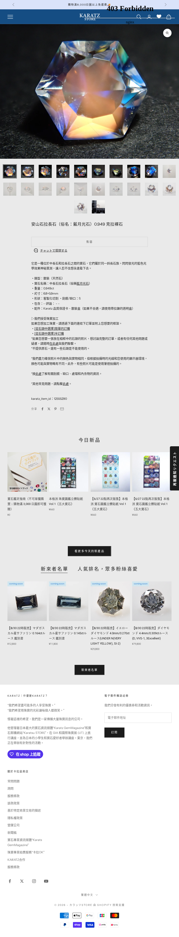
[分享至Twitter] (49, 409)
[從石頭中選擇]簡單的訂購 (52, 328)
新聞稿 (12, 832)
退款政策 (13, 803)
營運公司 (13, 825)
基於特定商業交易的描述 (24, 810)
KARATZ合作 (16, 859)
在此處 (54, 343)
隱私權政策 (15, 818)
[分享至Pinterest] (55, 409)
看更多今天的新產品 (89, 551)
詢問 (10, 788)
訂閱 (114, 732)
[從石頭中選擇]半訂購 (49, 333)
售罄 (89, 242)
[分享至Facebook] (42, 409)
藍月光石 (83, 283)
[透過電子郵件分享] (62, 409)
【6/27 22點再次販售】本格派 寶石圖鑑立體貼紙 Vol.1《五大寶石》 (109, 504)
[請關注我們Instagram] (34, 881)
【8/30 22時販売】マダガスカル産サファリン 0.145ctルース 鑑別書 (68, 633)
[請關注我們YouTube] (46, 881)
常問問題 (13, 781)
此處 (38, 373)
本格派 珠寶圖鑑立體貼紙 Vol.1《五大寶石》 (66, 501)
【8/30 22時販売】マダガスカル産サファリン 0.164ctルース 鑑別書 (26, 633)
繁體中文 (87, 895)
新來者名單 (54, 569)
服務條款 (13, 796)
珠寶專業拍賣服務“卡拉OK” (26, 852)
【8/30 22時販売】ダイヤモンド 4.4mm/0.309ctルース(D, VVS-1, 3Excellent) (150, 633)
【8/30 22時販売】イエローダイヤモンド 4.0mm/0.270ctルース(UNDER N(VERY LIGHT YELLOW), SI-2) (110, 635)
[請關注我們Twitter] (22, 881)
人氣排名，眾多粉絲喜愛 (108, 569)
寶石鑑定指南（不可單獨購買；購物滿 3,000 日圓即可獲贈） (26, 504)
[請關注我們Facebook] (9, 881)
